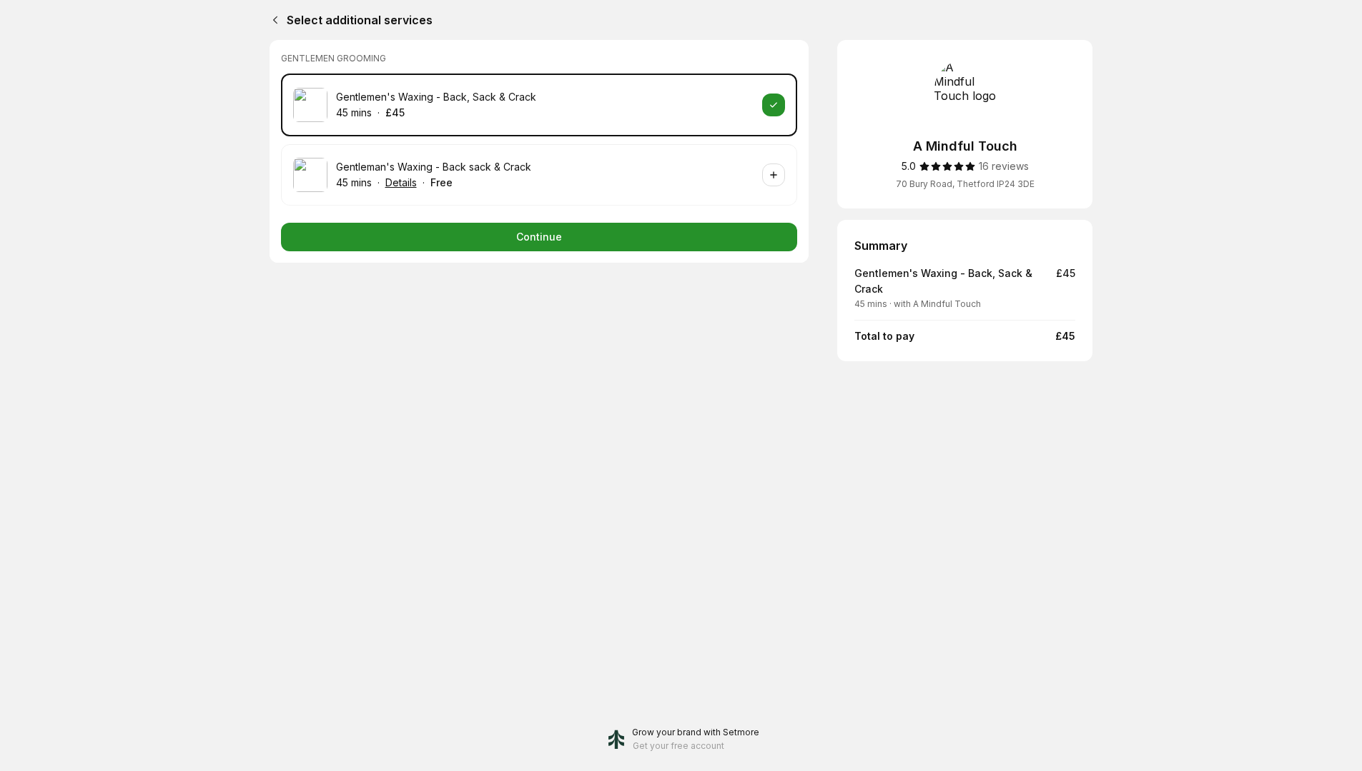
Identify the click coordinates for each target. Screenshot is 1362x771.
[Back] (272, 20)
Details (401, 182)
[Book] (773, 105)
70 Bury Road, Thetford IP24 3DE (965, 183)
